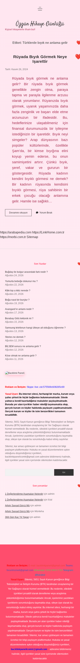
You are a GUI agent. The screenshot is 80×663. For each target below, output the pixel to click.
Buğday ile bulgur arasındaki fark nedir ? (26, 272)
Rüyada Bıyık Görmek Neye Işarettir (40, 59)
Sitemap (32, 237)
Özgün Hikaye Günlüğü (40, 24)
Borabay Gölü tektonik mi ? (19, 318)
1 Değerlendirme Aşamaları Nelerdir (24, 494)
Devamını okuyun (20, 213)
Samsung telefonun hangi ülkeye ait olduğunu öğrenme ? (35, 327)
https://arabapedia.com (15, 232)
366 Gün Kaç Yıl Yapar (17, 517)
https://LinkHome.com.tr (48, 232)
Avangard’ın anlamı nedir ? (19, 309)
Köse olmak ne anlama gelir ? (21, 355)
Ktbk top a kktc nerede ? (17, 290)
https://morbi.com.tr (13, 237)
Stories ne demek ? (15, 337)
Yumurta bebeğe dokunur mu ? (21, 281)
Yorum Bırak (45, 212)
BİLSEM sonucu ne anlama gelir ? (23, 346)
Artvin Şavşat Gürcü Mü (17, 505)
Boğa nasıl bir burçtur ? (17, 299)
